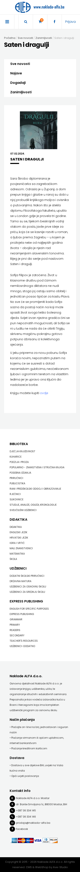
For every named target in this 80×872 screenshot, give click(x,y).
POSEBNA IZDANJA (20, 472)
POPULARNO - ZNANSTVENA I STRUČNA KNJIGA (37, 467)
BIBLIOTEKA (19, 444)
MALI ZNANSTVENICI (21, 548)
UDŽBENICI (18, 568)
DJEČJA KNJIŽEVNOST (22, 451)
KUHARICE (16, 456)
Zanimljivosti (21, 92)
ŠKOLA (13, 559)
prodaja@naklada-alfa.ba (33, 823)
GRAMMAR (16, 619)
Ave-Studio (60, 867)
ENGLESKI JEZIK (18, 532)
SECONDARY (17, 635)
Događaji (18, 82)
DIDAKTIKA (18, 519)
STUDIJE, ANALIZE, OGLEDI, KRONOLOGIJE (33, 504)
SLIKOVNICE (16, 499)
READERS (15, 630)
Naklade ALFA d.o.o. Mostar (32, 798)
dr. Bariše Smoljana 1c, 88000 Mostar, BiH (41, 804)
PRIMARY (15, 624)
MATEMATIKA (17, 553)
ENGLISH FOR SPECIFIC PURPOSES (29, 608)
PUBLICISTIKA (17, 483)
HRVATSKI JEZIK (19, 537)
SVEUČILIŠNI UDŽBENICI (23, 510)
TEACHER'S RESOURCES (24, 640)
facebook (22, 829)
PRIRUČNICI (16, 478)
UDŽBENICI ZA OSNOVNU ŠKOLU (28, 586)
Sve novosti (20, 63)
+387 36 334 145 (26, 810)
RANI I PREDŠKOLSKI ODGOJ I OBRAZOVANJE (35, 488)
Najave (16, 73)
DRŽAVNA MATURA (20, 581)
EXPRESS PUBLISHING (26, 601)
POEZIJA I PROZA (19, 462)
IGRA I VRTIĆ (17, 543)
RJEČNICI (15, 494)
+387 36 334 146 (26, 816)
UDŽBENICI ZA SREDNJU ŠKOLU (27, 592)
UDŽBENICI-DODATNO (22, 646)
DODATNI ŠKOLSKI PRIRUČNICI (27, 576)
